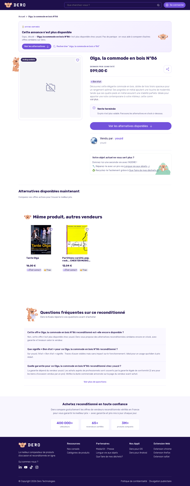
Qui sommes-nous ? (28, 462)
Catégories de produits (78, 453)
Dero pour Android (138, 453)
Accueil (21, 16)
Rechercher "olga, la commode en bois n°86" (78, 46)
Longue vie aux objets (135, 166)
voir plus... (94, 99)
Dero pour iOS (136, 449)
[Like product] (77, 60)
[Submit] (158, 5)
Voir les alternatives (34, 46)
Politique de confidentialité (134, 481)
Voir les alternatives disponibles (128, 126)
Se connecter (177, 5)
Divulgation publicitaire (160, 481)
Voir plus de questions (95, 382)
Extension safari (162, 456)
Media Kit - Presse (105, 449)
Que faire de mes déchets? (109, 456)
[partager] (168, 69)
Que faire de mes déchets (142, 170)
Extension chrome (163, 449)
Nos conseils (73, 449)
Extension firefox (162, 453)
